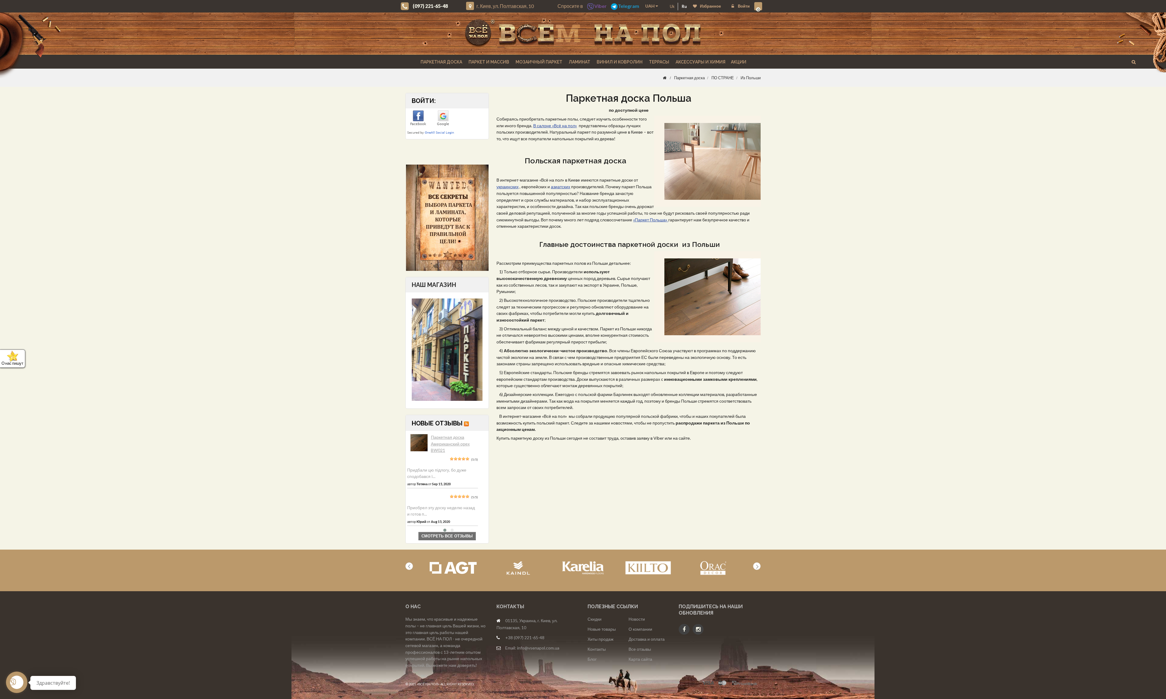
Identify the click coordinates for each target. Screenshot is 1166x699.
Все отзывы (640, 649)
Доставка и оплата (647, 639)
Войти (743, 6)
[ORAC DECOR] (713, 568)
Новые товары (602, 629)
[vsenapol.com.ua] (583, 33)
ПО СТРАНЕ (722, 77)
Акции (738, 62)
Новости (637, 619)
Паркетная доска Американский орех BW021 (450, 444)
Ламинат (579, 62)
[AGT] (453, 568)
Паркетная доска (441, 62)
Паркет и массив (488, 62)
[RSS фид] (466, 423)
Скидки (595, 619)
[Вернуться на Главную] (665, 78)
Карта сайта (640, 659)
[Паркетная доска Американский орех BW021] (419, 443)
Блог (592, 659)
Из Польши (751, 77)
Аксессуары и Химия (700, 62)
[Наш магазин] (447, 349)
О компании (640, 629)
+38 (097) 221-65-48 (524, 637)
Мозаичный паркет (538, 62)
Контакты (597, 649)
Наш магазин (434, 284)
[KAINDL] (518, 568)
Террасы (658, 62)
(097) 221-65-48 (430, 6)
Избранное (710, 6)
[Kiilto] (648, 568)
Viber (600, 6)
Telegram (628, 6)
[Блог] (447, 218)
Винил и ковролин (619, 62)
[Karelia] (583, 568)
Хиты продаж (600, 639)
